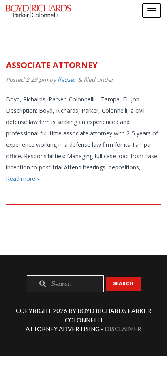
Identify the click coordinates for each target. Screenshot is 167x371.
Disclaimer (123, 328)
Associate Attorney (52, 65)
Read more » (23, 178)
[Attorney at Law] (38, 11)
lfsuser (67, 80)
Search (123, 283)
